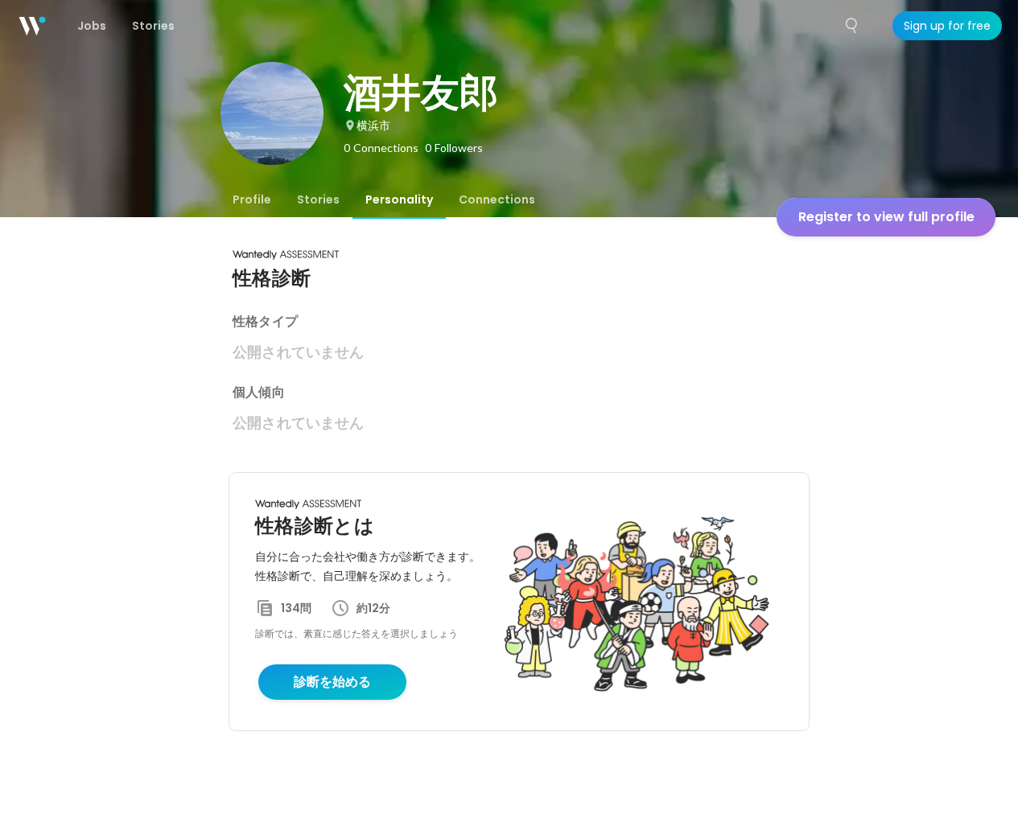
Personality (399, 199)
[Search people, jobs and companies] (852, 26)
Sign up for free (947, 26)
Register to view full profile (886, 217)
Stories (318, 199)
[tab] (252, 199)
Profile (252, 199)
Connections (497, 199)
